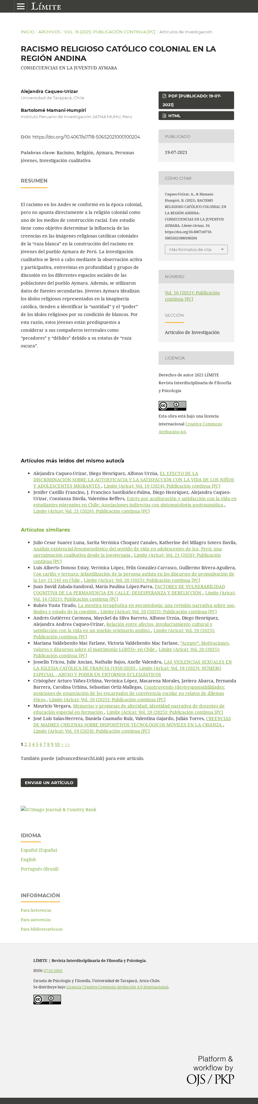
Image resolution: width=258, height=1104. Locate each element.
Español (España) (39, 850)
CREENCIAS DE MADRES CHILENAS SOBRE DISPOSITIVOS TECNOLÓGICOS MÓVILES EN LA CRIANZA (132, 721)
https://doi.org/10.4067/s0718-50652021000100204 (86, 137)
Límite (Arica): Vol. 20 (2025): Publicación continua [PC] (142, 580)
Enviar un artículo (49, 782)
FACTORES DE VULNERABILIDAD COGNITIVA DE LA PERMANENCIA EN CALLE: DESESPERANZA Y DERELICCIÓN (129, 589)
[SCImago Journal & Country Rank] (58, 809)
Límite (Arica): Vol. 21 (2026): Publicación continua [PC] (91, 511)
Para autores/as (36, 919)
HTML (174, 115)
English (28, 859)
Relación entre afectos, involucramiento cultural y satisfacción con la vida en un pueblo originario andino (122, 627)
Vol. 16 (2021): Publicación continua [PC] (109, 31)
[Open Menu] (20, 6)
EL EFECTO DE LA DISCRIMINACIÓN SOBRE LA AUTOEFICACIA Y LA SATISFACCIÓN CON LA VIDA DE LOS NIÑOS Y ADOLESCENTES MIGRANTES (133, 479)
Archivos (49, 31)
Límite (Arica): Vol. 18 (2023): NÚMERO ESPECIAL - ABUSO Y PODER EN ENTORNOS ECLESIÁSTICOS (127, 671)
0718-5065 (53, 970)
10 (57, 744)
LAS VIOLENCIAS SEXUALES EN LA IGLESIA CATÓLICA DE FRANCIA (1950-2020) (132, 665)
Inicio (27, 31)
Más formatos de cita (190, 249)
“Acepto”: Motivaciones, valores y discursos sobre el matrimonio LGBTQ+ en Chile (131, 646)
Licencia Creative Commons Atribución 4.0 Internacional (117, 987)
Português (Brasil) (40, 869)
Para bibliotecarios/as (42, 929)
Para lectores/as (36, 910)
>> (67, 744)
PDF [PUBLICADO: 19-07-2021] (192, 100)
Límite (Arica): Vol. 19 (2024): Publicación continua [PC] (162, 486)
